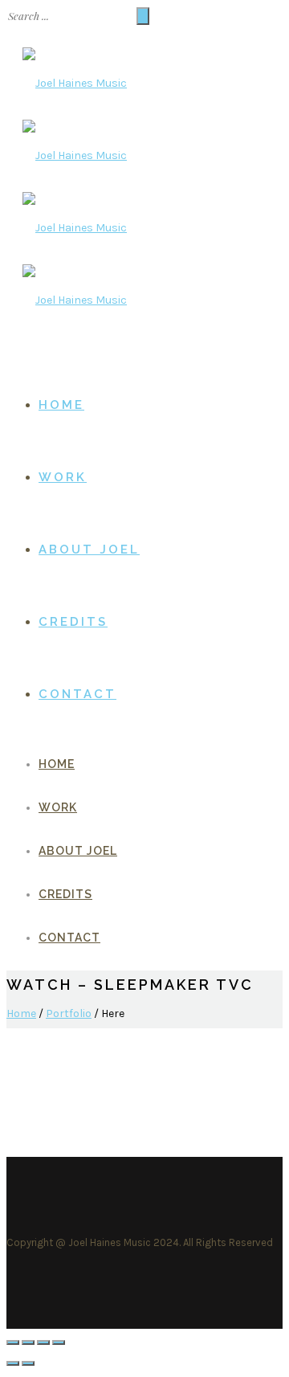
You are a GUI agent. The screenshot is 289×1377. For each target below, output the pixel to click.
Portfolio (69, 1013)
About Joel (89, 549)
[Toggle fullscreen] (43, 1342)
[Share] (28, 1342)
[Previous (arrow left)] (12, 1363)
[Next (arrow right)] (28, 1363)
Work (63, 477)
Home (61, 405)
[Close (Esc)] (12, 1342)
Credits (73, 622)
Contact (77, 694)
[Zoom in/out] (58, 1342)
